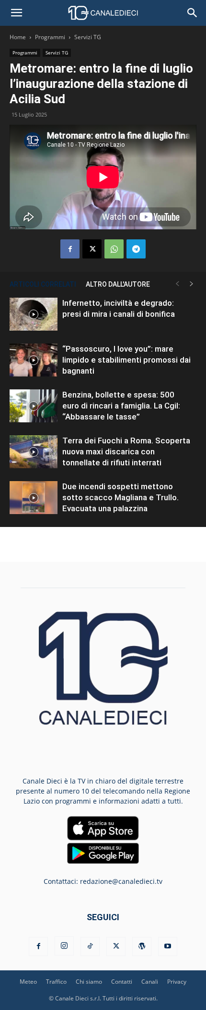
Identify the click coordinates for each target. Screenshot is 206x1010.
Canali (149, 982)
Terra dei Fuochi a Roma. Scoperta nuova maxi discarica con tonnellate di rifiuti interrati (126, 451)
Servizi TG (87, 37)
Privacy (176, 982)
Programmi (50, 37)
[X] (92, 248)
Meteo (28, 982)
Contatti (121, 982)
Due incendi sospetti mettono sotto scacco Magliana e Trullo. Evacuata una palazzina (120, 497)
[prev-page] (177, 284)
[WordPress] (141, 946)
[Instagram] (64, 946)
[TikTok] (90, 946)
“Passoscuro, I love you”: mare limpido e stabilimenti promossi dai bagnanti (126, 360)
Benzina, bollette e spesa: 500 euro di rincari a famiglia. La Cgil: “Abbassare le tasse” (121, 405)
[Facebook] (70, 248)
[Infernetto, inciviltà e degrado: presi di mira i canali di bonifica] (33, 314)
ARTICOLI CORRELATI (43, 284)
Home (18, 37)
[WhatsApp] (114, 248)
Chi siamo (89, 982)
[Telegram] (136, 248)
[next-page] (191, 284)
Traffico (56, 982)
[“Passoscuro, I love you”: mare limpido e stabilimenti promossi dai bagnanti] (33, 360)
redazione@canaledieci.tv (121, 881)
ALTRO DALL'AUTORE (118, 284)
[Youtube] (167, 946)
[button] (16, 13)
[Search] (192, 13)
